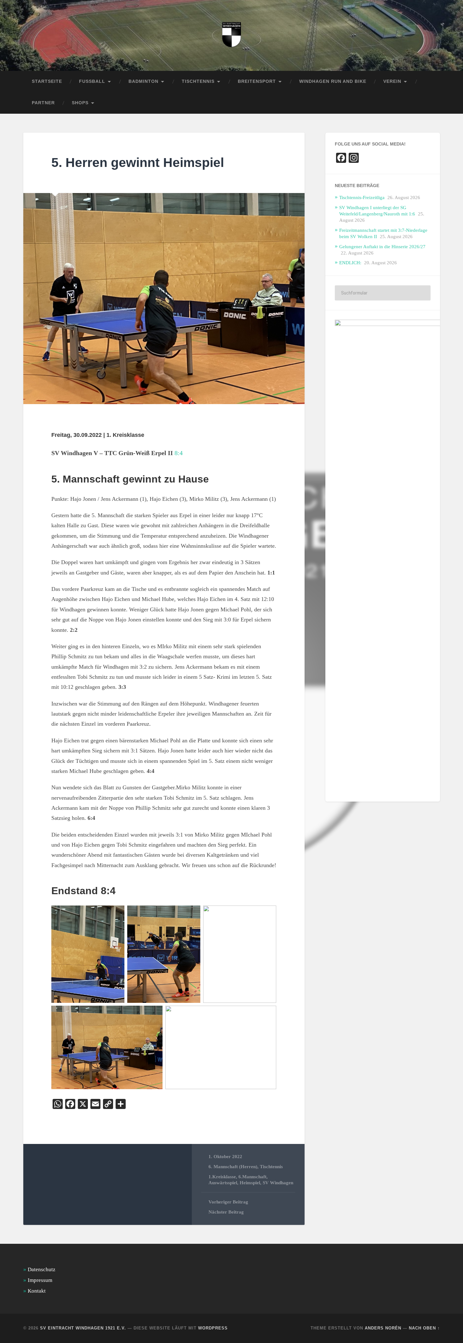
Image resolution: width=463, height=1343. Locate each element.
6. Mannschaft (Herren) (233, 1166)
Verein (392, 81)
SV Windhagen (278, 1182)
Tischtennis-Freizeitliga (362, 197)
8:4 (178, 452)
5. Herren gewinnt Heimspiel (137, 162)
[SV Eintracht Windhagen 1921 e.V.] (231, 35)
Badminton (143, 81)
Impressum (40, 1280)
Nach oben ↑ (424, 1328)
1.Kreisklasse (222, 1176)
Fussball (92, 81)
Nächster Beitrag (226, 1211)
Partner (43, 102)
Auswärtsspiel (223, 1182)
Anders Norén (383, 1328)
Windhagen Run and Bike (332, 81)
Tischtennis (271, 1166)
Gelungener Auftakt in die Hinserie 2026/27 (382, 246)
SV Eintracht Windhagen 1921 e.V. (83, 1328)
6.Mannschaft (252, 1176)
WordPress (213, 1328)
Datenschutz (41, 1269)
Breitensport (257, 81)
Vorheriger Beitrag (228, 1201)
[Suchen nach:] (383, 292)
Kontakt (37, 1291)
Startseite (47, 81)
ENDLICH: (350, 262)
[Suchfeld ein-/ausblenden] (429, 103)
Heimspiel (250, 1182)
